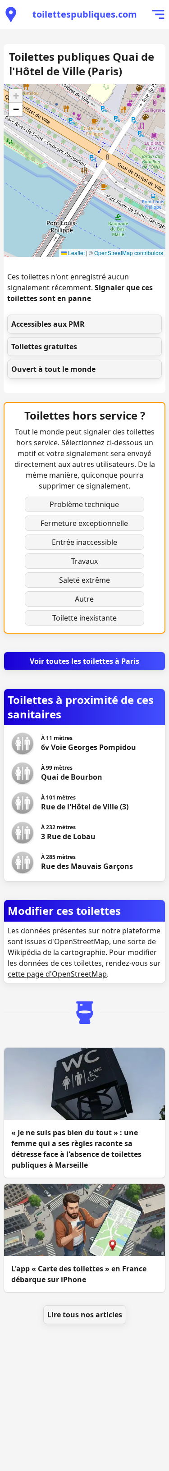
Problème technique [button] (84, 504)
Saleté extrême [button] (84, 580)
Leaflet (76, 252)
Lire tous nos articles (84, 1315)
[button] (16, 96)
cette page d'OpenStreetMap (57, 974)
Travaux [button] (84, 561)
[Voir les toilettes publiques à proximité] (11, 14)
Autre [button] (84, 599)
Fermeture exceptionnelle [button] (84, 523)
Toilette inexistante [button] (84, 618)
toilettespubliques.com (84, 14)
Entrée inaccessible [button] (84, 542)
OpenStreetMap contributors (128, 252)
